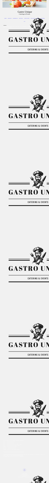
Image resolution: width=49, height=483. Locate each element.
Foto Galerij (33, 18)
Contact (37, 18)
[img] (24, 4)
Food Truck (21, 18)
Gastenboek (43, 18)
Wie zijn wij (9, 18)
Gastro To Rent (26, 18)
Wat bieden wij (15, 18)
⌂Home (5, 18)
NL (24, 21)
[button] (24, 470)
